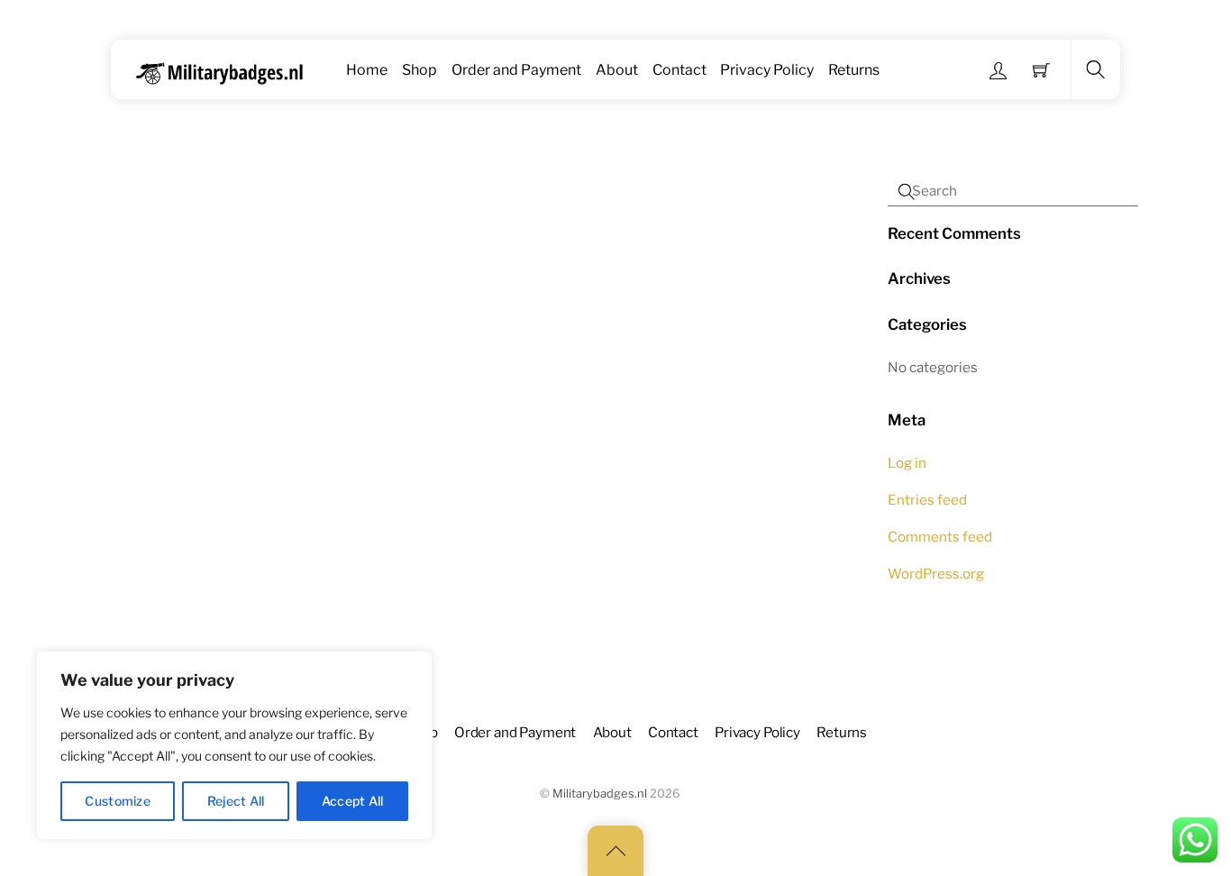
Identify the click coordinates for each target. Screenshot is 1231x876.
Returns (854, 69)
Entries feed (927, 499)
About (617, 69)
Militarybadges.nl (599, 793)
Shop (419, 69)
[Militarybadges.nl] (226, 70)
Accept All (353, 800)
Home (367, 69)
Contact (679, 69)
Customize (117, 800)
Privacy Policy (767, 69)
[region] (234, 745)
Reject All (236, 800)
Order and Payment (516, 69)
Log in (907, 462)
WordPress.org (936, 573)
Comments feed (940, 536)
